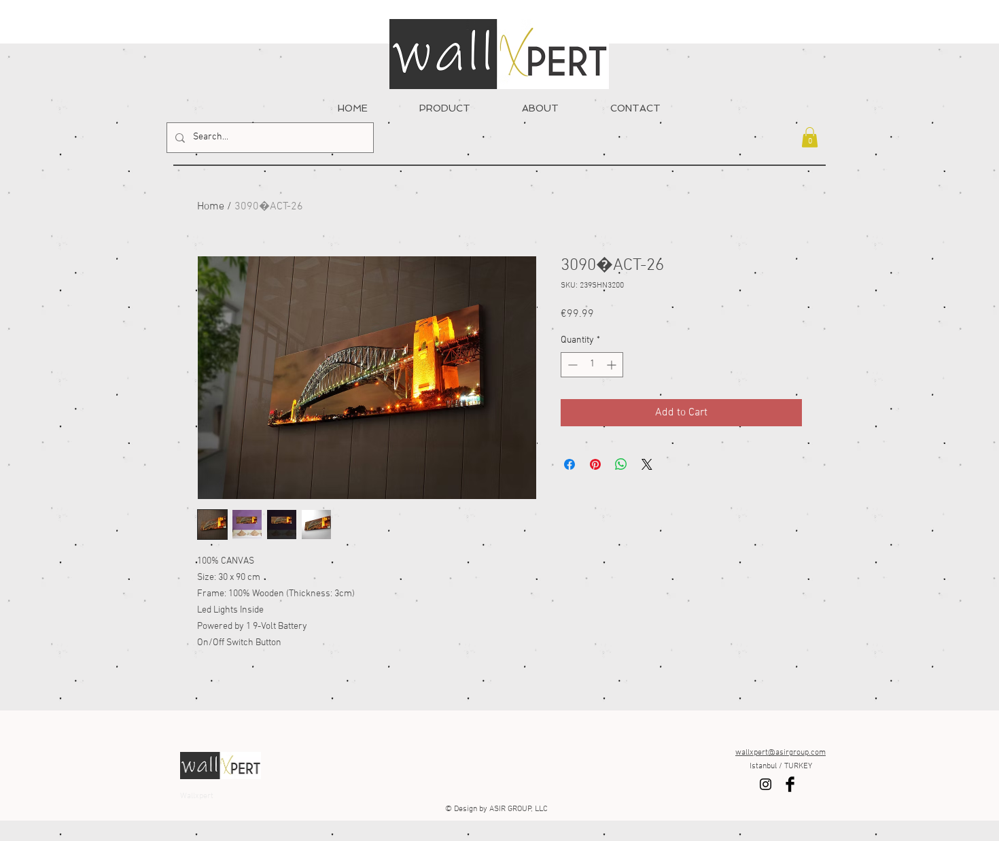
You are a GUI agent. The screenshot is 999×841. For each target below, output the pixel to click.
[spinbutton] (592, 365)
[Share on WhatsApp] (621, 464)
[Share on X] (647, 464)
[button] (809, 137)
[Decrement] (571, 365)
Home (210, 206)
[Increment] (612, 365)
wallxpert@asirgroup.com (780, 752)
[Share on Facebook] (569, 464)
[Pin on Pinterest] (595, 464)
